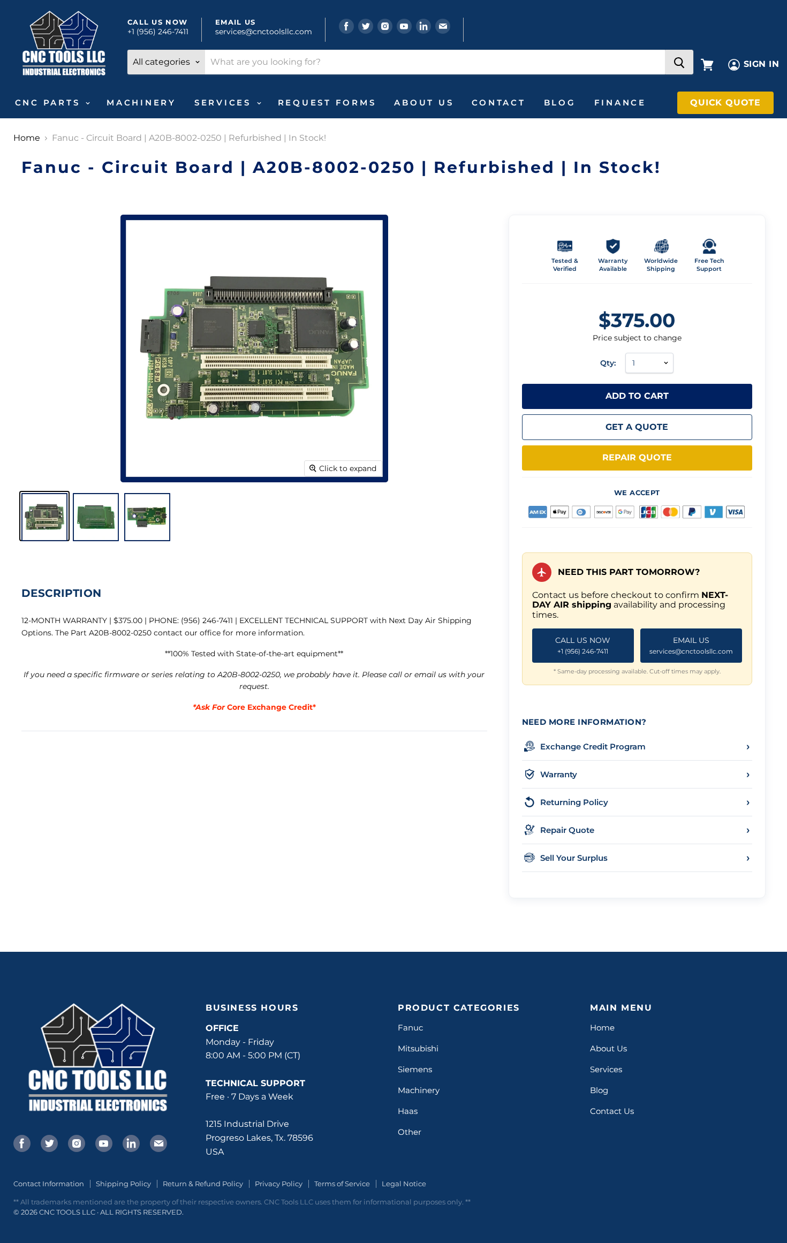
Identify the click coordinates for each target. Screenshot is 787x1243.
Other (409, 1132)
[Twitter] (48, 1142)
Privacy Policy (278, 1183)
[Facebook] (21, 1142)
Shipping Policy (123, 1183)
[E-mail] (157, 1142)
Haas (408, 1111)
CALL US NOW (582, 645)
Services (224, 102)
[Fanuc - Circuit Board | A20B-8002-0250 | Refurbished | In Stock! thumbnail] (44, 516)
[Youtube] (102, 1142)
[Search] (679, 62)
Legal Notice (404, 1183)
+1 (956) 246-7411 (157, 31)
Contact (498, 102)
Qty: (608, 363)
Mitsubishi (418, 1048)
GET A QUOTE (637, 427)
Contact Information (48, 1183)
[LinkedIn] (130, 1142)
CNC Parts (50, 102)
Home (26, 138)
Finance (620, 102)
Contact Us (612, 1111)
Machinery (141, 102)
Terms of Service (342, 1183)
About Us (423, 102)
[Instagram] (75, 1142)
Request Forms (327, 102)
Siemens (415, 1069)
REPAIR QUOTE (637, 457)
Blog (560, 102)
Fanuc (410, 1027)
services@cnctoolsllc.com (263, 31)
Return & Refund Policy (203, 1183)
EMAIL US (691, 645)
